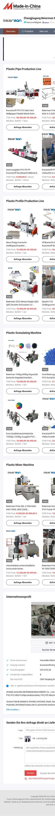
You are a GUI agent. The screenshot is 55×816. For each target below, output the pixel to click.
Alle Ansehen (12, 709)
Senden (30, 773)
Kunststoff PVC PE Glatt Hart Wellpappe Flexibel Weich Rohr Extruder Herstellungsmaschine (21, 113)
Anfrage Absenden (23, 127)
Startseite (10, 31)
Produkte (29, 31)
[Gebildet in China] (22, 6)
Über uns (43, 31)
